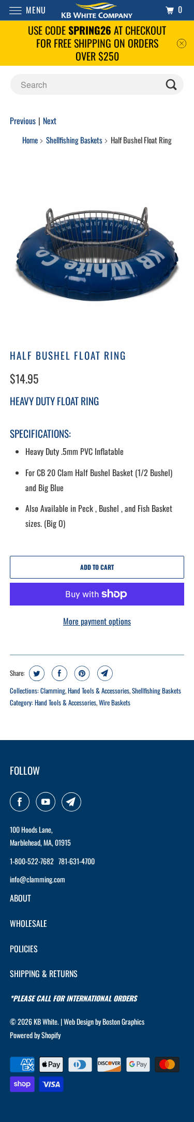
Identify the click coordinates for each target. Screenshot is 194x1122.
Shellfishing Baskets (74, 139)
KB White (45, 1021)
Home (30, 139)
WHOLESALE (28, 923)
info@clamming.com (37, 879)
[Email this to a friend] (104, 673)
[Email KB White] (73, 801)
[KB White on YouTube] (47, 801)
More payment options (97, 621)
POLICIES (24, 948)
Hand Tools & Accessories (98, 690)
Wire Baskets (114, 702)
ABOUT (20, 898)
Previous (23, 120)
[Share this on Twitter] (35, 673)
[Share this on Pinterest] (81, 673)
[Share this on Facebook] (58, 673)
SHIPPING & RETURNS (44, 973)
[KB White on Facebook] (22, 801)
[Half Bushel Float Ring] (96, 250)
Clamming (52, 690)
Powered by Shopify (35, 1034)
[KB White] (97, 10)
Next (49, 120)
